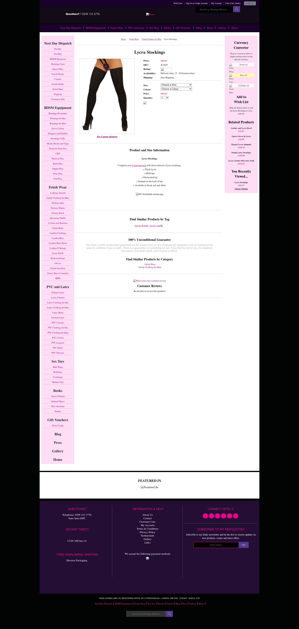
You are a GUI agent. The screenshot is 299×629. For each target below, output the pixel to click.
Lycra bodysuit (139, 165)
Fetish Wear (117, 28)
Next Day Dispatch (70, 28)
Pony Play (58, 173)
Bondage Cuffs (58, 138)
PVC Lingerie (58, 342)
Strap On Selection (58, 148)
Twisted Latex (57, 317)
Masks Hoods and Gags (58, 143)
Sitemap (183, 598)
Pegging (58, 94)
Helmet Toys (58, 382)
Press (210, 28)
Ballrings (57, 371)
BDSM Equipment (96, 28)
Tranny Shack (57, 212)
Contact (147, 518)
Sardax (58, 411)
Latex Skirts (58, 312)
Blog (199, 28)
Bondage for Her (57, 118)
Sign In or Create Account (196, 3)
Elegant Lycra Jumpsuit (241, 144)
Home (235, 28)
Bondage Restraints (58, 113)
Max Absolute (58, 406)
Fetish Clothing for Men (58, 197)
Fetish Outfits (58, 84)
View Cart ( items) (233, 3)
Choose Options (241, 188)
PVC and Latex (136, 28)
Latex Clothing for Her (57, 302)
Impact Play (57, 69)
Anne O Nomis (58, 396)
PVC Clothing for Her (58, 327)
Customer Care (147, 521)
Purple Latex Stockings (241, 152)
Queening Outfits (58, 217)
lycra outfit (156, 226)
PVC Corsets (58, 337)
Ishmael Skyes (58, 401)
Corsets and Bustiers (57, 223)
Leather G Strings (58, 248)
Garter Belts (57, 228)
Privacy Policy (147, 532)
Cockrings (58, 377)
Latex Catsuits (58, 297)
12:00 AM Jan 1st (77, 540)
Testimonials (147, 535)
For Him (58, 53)
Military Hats (58, 202)
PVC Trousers (58, 352)
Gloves (58, 263)
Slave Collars (58, 128)
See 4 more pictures (107, 136)
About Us (147, 514)
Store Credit (58, 425)
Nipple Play (57, 168)
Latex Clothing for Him (58, 307)
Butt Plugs (58, 366)
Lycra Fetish (58, 253)
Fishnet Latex (57, 292)
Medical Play (58, 158)
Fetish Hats (58, 89)
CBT (58, 153)
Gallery (222, 28)
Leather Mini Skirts (58, 243)
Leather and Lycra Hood (241, 128)
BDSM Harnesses (58, 58)
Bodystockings (58, 258)
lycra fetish (141, 226)
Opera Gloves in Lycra (241, 136)
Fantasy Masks (58, 207)
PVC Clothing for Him (58, 332)
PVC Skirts (58, 347)
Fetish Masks (58, 74)
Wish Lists (178, 3)
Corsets (57, 79)
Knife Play (58, 163)
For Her (57, 48)
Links (147, 542)
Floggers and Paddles (58, 133)
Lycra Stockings (241, 182)
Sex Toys (154, 28)
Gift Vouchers (183, 28)
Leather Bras (58, 238)
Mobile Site (194, 598)
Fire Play (58, 178)
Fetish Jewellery (57, 268)
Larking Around (57, 192)
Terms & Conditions (147, 528)
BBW (57, 278)
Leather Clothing (58, 233)
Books (167, 28)
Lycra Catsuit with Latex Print (241, 160)
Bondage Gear (58, 63)
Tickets (169, 603)
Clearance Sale (58, 99)
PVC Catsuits (58, 322)
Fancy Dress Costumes (57, 273)
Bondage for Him (58, 123)
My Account (216, 3)
